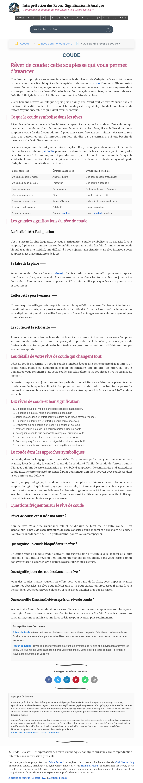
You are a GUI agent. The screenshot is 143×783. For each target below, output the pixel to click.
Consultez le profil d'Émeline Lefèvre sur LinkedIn (35, 732)
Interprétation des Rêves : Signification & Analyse (63, 5)
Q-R (98, 18)
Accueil (20, 18)
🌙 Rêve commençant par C (55, 43)
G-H (58, 18)
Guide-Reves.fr (56, 762)
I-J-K (66, 18)
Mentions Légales (57, 778)
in (66, 680)
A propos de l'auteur (19, 778)
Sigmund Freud (89, 765)
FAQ (44, 778)
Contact (36, 778)
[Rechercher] (108, 29)
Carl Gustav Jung (124, 762)
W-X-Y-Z (123, 18)
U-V (114, 18)
